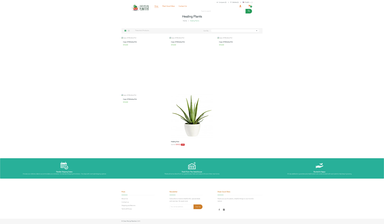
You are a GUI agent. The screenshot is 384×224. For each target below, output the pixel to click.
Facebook (219, 209)
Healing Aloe (175, 142)
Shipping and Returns (128, 205)
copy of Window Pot (130, 42)
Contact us (125, 202)
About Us (125, 199)
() (235, 2)
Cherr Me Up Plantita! (130, 221)
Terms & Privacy (127, 209)
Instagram (224, 209)
